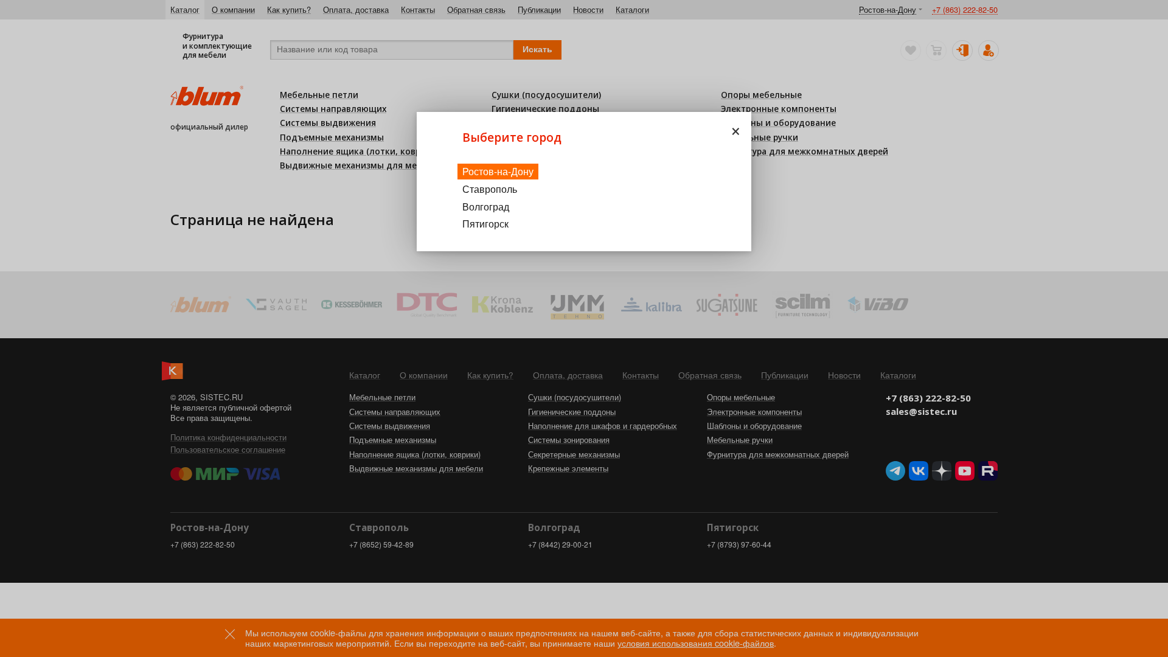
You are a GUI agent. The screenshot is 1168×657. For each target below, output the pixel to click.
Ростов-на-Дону (498, 171)
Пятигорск (485, 224)
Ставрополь (489, 189)
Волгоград (485, 207)
